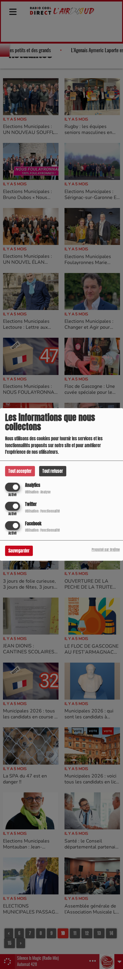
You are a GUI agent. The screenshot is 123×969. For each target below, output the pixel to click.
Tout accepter (20, 471)
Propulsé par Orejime (106, 549)
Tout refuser (52, 471)
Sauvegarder (19, 550)
